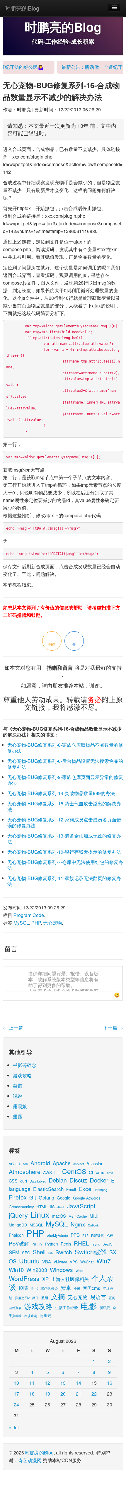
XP (45, 1278)
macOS (59, 1216)
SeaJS (108, 1244)
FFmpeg (101, 1189)
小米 (77, 1288)
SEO (26, 1252)
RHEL (81, 1243)
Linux (39, 1214)
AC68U (14, 1163)
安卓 (66, 1287)
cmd (110, 1172)
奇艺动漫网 (30, 1460)
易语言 (98, 1297)
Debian (58, 1180)
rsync (96, 1244)
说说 (17, 1096)
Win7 (103, 1260)
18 (32, 1393)
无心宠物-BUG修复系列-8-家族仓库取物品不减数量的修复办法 (65, 747)
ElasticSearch (48, 1188)
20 (63, 1393)
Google (63, 1198)
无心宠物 (52, 922)
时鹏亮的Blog (21, 8)
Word (79, 1270)
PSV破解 (19, 1243)
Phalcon (16, 1235)
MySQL (21, 922)
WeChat (87, 1262)
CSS (13, 1181)
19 (47, 1393)
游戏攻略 (22, 1075)
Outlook (93, 1225)
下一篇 (113, 1027)
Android (40, 1163)
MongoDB (18, 1225)
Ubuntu (29, 1260)
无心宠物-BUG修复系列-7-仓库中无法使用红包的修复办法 (65, 865)
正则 (112, 1298)
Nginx (78, 1224)
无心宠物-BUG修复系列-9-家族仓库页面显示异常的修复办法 (65, 780)
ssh (50, 1253)
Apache (62, 1163)
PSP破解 (97, 1235)
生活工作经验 (66, 1307)
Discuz (78, 1180)
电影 (89, 1305)
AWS (47, 1172)
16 (109, 1382)
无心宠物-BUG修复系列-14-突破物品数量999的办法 (61, 793)
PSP (85, 1235)
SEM (14, 1252)
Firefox (18, 1197)
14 (78, 1382)
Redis (66, 1244)
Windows (61, 1269)
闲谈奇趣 (30, 1316)
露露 (17, 1116)
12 (47, 1382)
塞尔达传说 (49, 1288)
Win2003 (36, 1269)
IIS (52, 1206)
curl (23, 1181)
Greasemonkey (21, 1206)
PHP (36, 922)
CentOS (74, 1171)
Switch (63, 1252)
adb (25, 1163)
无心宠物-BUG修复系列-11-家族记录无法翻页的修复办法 (64, 881)
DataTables (38, 1181)
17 (16, 1393)
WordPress (24, 1278)
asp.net (78, 1163)
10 (16, 1382)
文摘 (58, 1296)
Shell (39, 1252)
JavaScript (81, 1205)
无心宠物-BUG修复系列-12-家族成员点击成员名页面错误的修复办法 (64, 822)
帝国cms (91, 1287)
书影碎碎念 (24, 1065)
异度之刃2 (22, 1297)
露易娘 (20, 1106)
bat (57, 1172)
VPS (74, 1262)
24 (16, 1404)
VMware (60, 1262)
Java (60, 1206)
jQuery (18, 1214)
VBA (46, 1261)
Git (32, 1197)
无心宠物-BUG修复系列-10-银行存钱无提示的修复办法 (64, 851)
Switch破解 (91, 1251)
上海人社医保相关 (70, 1278)
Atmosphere (24, 1171)
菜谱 (17, 1085)
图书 (34, 1288)
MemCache (78, 1216)
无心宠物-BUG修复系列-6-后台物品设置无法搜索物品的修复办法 (65, 764)
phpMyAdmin (57, 1235)
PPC (75, 1234)
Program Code (28, 915)
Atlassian (94, 1163)
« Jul (14, 1427)
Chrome (96, 1172)
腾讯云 (105, 1307)
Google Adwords (86, 1198)
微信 (35, 1297)
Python (51, 1244)
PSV (109, 1235)
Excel (86, 1188)
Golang (46, 1197)
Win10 (16, 1269)
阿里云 (45, 1315)
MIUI (94, 1216)
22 (94, 1393)
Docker (99, 1180)
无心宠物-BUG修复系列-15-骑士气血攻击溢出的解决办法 (64, 806)
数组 (44, 1297)
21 (78, 1393)
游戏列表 (15, 1307)
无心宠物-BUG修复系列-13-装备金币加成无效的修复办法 (64, 838)
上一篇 (13, 1027)
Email (71, 1189)
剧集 (24, 1287)
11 (32, 1382)
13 (63, 1382)
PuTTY (37, 1243)
